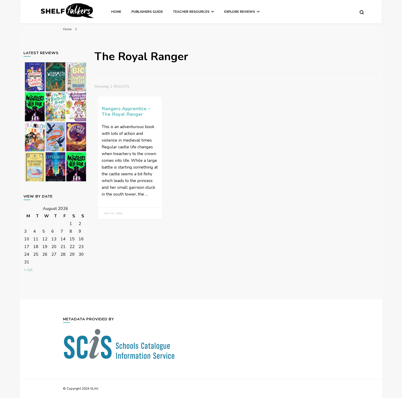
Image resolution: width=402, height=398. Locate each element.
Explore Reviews (239, 12)
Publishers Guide (147, 12)
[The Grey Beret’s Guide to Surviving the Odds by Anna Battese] (35, 181)
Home (116, 12)
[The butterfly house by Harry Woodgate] (55, 121)
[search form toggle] (362, 12)
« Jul (28, 269)
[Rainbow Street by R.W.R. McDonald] (35, 151)
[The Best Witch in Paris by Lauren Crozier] (76, 151)
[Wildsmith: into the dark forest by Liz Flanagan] (55, 91)
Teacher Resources (191, 12)
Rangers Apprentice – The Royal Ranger (126, 111)
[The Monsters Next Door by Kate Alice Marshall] (76, 181)
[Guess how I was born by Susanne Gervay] (76, 121)
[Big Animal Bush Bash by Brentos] (76, 91)
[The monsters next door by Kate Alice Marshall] (35, 121)
